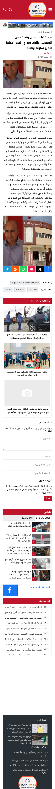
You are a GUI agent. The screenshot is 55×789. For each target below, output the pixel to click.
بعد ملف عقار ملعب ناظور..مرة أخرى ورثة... (28, 760)
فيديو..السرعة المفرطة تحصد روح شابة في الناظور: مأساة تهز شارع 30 (19, 740)
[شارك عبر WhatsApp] (23, 269)
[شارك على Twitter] (40, 269)
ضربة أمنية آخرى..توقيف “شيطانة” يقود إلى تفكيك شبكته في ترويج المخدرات (20, 575)
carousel (33, 289)
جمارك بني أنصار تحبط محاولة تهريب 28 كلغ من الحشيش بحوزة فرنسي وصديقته (27, 336)
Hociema (20, 289)
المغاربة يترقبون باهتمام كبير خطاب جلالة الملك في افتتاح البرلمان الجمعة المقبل (19, 728)
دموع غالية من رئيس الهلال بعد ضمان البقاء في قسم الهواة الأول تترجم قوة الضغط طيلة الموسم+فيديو (27, 412)
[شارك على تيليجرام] (7, 269)
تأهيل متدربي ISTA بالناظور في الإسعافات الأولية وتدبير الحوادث (27, 373)
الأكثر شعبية (27, 518)
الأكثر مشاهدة (43, 518)
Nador (8, 289)
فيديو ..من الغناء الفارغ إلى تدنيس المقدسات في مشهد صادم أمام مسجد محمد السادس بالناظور (18, 551)
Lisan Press (47, 53)
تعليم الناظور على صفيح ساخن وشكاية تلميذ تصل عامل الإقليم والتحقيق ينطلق (18, 538)
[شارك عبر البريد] (32, 269)
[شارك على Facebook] (48, 269)
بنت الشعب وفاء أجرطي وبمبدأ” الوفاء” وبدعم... (29, 754)
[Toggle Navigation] (51, 9)
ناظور (39, 32)
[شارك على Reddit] (15, 269)
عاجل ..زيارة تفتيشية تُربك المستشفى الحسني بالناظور (19, 524)
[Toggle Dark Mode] (11, 9)
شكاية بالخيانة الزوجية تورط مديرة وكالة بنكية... (29, 771)
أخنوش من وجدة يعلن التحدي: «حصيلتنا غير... (27, 765)
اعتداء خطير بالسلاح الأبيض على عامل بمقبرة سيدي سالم (17, 561)
